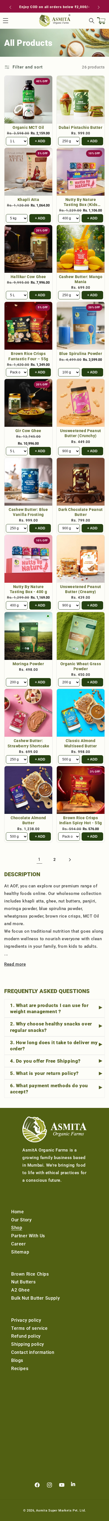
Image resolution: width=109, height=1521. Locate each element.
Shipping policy (27, 1344)
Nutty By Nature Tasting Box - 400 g (28, 589)
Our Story (21, 1220)
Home (17, 1211)
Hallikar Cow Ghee (28, 276)
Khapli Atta (28, 199)
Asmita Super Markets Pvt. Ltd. (61, 1510)
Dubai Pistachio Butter (80, 127)
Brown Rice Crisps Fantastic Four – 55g (28, 356)
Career (18, 1244)
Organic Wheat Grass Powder (80, 666)
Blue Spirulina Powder (80, 353)
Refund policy (26, 1336)
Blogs (17, 1360)
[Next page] (69, 860)
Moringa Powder (28, 664)
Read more (15, 964)
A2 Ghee (20, 1290)
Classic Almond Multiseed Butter (80, 743)
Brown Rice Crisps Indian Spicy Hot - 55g (80, 820)
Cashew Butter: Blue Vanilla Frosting (28, 512)
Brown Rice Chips (30, 1274)
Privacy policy (26, 1320)
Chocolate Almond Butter (28, 820)
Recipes (19, 1368)
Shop (16, 1227)
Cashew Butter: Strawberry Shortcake (28, 743)
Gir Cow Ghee (28, 430)
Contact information (32, 1352)
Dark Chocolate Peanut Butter (80, 512)
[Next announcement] (99, 7)
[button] (92, 21)
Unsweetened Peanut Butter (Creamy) (80, 589)
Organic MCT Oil (28, 127)
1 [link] (39, 859)
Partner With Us (28, 1235)
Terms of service (29, 1328)
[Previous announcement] (10, 7)
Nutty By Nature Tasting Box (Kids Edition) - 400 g (81, 202)
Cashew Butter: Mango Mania (81, 279)
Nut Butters (23, 1282)
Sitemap (20, 1252)
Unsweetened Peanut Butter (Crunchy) (80, 433)
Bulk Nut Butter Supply (35, 1298)
